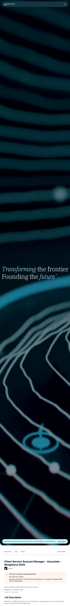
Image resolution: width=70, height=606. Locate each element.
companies (7, 552)
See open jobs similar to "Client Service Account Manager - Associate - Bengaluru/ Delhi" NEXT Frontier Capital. (36, 580)
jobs (16, 552)
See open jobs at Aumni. (16, 576)
